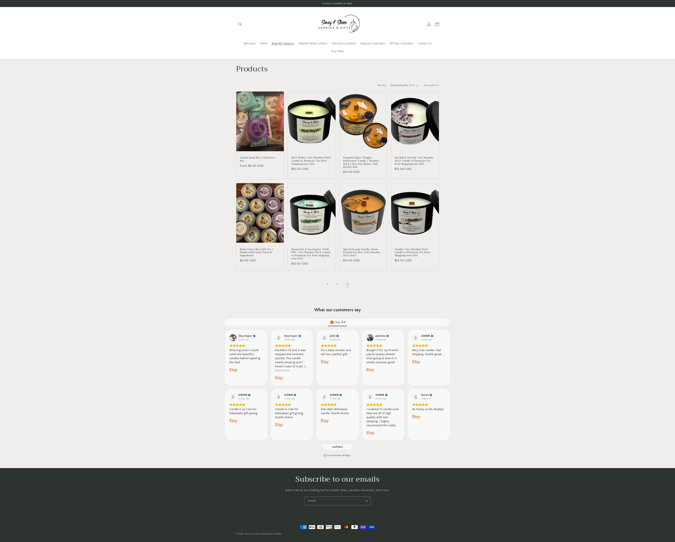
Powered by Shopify (271, 534)
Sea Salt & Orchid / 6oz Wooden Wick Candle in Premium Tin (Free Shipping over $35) (414, 160)
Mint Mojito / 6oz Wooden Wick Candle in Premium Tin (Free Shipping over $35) (311, 160)
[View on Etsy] (232, 337)
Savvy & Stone (252, 534)
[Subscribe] (366, 501)
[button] (240, 24)
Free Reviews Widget (339, 455)
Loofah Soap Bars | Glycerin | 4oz (258, 159)
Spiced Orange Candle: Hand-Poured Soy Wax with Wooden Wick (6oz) (361, 252)
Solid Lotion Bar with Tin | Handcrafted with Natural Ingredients (256, 252)
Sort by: (382, 85)
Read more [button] (282, 370)
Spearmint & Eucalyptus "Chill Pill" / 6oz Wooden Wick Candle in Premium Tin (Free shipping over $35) (310, 254)
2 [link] (347, 284)
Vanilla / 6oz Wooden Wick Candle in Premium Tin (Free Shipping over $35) (412, 252)
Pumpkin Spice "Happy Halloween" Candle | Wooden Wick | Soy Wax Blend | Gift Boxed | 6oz (361, 162)
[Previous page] (327, 284)
